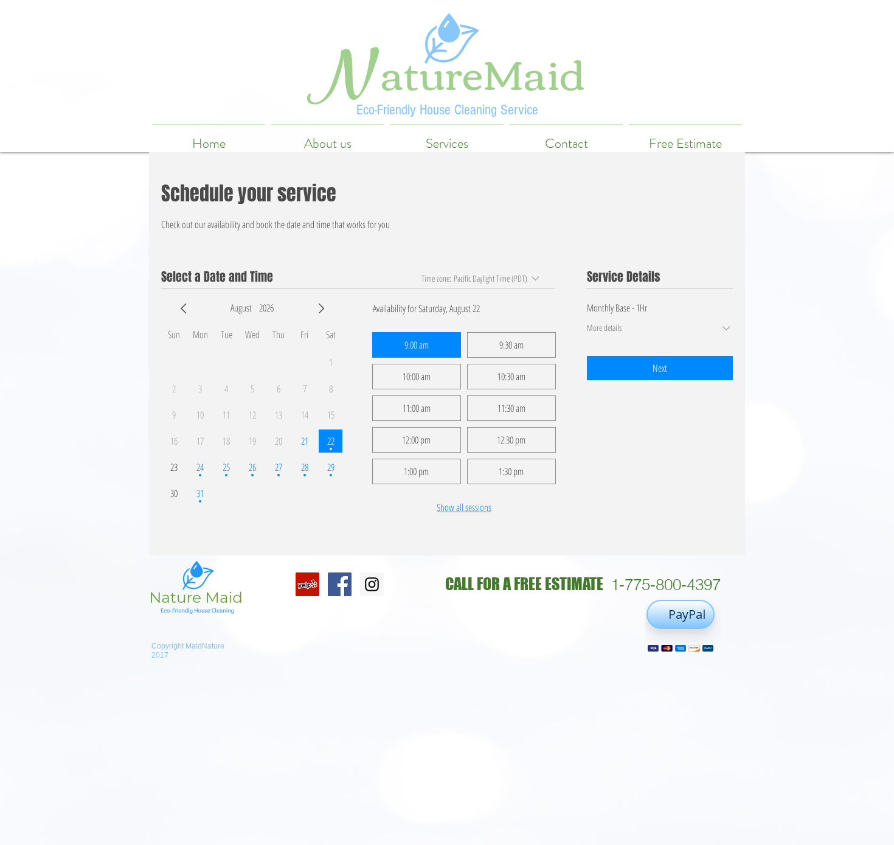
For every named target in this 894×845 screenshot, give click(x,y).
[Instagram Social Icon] (372, 584)
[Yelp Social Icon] (307, 584)
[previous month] (183, 308)
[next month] (321, 308)
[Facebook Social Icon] (340, 584)
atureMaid (483, 71)
